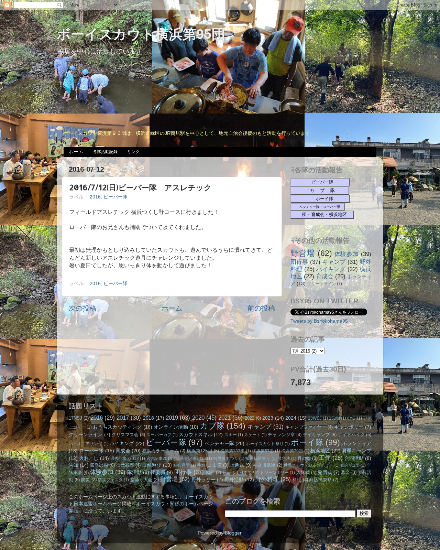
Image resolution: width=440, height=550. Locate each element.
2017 (123, 417)
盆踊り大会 (141, 479)
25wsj (334, 418)
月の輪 (304, 458)
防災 (85, 479)
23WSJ (314, 418)
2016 (95, 196)
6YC (351, 418)
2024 (290, 418)
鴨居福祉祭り (258, 458)
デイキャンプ (316, 434)
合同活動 (354, 458)
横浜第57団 (263, 451)
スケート (252, 435)
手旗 (201, 465)
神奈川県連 (264, 465)
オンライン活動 (171, 427)
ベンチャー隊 (219, 443)
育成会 (324, 276)
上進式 (237, 465)
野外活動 (234, 479)
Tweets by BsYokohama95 (319, 321)
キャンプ (334, 261)
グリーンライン (321, 284)
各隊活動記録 (105, 151)
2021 (224, 417)
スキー (230, 435)
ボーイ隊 (307, 442)
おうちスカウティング (117, 427)
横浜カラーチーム (160, 450)
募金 (345, 472)
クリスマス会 (125, 434)
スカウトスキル (196, 434)
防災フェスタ (110, 480)
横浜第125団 (199, 450)
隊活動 (134, 472)
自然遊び (151, 465)
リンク (133, 151)
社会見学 (181, 465)
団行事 (299, 261)
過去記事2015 (193, 458)
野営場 (302, 253)
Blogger (233, 533)
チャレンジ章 (281, 434)
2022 (249, 418)
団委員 (158, 472)
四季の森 (99, 465)
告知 (73, 465)
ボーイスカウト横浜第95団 (141, 34)
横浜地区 (320, 450)
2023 (267, 418)
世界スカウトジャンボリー (308, 465)
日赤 (226, 472)
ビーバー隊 (115, 196)
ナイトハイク (351, 434)
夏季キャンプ (356, 450)
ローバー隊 (91, 450)
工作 (324, 457)
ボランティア (356, 443)
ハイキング (331, 269)
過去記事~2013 (124, 458)
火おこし (88, 458)
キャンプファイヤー (305, 427)
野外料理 (267, 479)
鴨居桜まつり (225, 458)
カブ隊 (212, 425)
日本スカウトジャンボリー (264, 473)
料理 (297, 479)
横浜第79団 (292, 451)
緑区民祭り (320, 479)
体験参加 (346, 253)
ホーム (172, 308)
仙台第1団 (350, 465)
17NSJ (75, 418)
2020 (198, 417)
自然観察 (125, 465)
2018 (148, 418)
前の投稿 (261, 308)
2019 (172, 417)
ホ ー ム (76, 151)
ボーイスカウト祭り (265, 444)
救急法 (284, 458)
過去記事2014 (159, 458)
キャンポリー (348, 427)
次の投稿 (82, 308)
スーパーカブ (158, 435)
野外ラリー (203, 479)
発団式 (325, 472)
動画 (210, 472)
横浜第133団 (232, 451)
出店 (216, 465)
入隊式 (303, 472)
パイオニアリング (85, 444)
